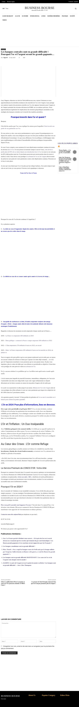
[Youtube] (71, 8)
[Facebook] (64, 8)
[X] (68, 8)
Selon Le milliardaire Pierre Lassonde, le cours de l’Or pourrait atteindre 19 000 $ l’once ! (13, 583)
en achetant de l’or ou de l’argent (36, 156)
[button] (75, 8)
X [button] (77, 703)
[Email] (43, 62)
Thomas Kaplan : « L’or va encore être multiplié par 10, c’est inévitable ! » (65, 152)
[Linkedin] (34, 62)
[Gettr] (60, 574)
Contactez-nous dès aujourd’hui (11, 514)
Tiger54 (5, 57)
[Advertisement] (32, 600)
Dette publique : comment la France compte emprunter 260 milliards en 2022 (29, 340)
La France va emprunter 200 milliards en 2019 (20, 336)
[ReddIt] (38, 62)
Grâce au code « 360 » (25, 477)
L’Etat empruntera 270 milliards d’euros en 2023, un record (23, 345)
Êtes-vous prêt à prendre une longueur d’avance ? (16, 505)
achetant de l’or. (31, 366)
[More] (65, 574)
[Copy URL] (56, 62)
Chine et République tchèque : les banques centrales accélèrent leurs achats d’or (65, 169)
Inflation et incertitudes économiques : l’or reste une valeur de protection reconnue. (33, 704)
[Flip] (52, 62)
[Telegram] (47, 62)
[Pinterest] (25, 62)
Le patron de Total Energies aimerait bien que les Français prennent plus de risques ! (43, 582)
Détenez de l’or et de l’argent (41, 388)
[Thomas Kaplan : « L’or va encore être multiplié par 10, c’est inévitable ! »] (74, 152)
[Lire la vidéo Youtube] (28, 81)
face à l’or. (11, 149)
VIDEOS (3, 49)
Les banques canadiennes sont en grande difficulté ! (19, 546)
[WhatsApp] (29, 62)
